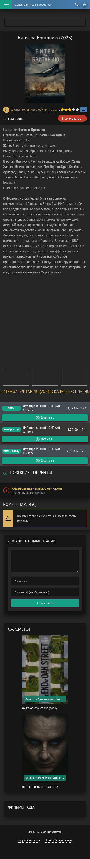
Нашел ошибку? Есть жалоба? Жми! (37, 489)
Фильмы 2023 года (53, 110)
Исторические (31, 110)
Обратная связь (29, 840)
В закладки (16, 118)
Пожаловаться (72, 118)
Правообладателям (58, 840)
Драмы (15, 110)
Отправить (45, 603)
